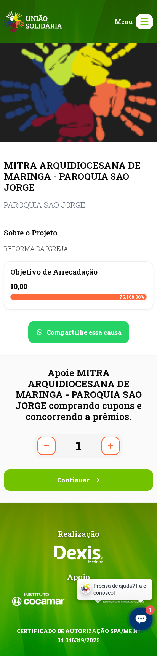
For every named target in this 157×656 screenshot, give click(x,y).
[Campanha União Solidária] (33, 21)
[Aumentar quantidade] (110, 446)
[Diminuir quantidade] (46, 446)
